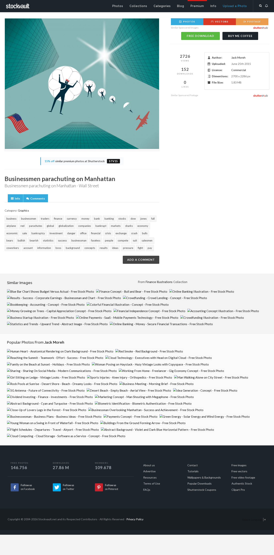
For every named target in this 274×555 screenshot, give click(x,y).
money (85, 218)
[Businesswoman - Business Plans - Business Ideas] (54, 416)
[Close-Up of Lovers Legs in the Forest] (46, 410)
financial (95, 233)
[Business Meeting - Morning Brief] (156, 384)
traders (45, 218)
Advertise (149, 471)
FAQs (146, 489)
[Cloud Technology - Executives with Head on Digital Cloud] (158, 357)
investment (56, 233)
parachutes (35, 225)
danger (71, 233)
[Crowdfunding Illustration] (212, 317)
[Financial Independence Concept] (149, 311)
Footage (254, 21)
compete (123, 240)
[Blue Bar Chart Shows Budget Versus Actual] (50, 291)
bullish (21, 240)
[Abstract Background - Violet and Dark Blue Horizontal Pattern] (157, 429)
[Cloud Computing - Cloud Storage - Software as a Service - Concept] (66, 436)
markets (116, 225)
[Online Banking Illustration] (201, 291)
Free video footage (243, 477)
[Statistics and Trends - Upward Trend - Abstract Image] (57, 324)
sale (24, 233)
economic (12, 233)
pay (150, 247)
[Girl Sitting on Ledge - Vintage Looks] (46, 377)
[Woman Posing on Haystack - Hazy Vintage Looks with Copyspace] (150, 364)
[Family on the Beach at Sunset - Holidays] (48, 364)
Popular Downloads (199, 483)
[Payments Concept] (130, 416)
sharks (129, 225)
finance (58, 218)
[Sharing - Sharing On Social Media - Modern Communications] (62, 371)
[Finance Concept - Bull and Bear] (131, 291)
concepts (89, 247)
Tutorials (193, 471)
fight (140, 247)
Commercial (238, 70)
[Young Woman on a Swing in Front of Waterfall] (52, 423)
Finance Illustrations (159, 282)
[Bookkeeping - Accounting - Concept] (46, 304)
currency (72, 218)
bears (9, 240)
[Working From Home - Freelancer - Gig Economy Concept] (171, 371)
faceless (95, 240)
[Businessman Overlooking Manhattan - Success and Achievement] (145, 410)
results (104, 247)
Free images (239, 465)
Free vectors (239, 471)
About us (149, 465)
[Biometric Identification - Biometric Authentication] (143, 403)
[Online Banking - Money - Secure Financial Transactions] (161, 324)
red (22, 225)
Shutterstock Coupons (201, 489)
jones (143, 218)
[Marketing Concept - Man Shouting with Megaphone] (144, 397)
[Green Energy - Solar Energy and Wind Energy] (204, 416)
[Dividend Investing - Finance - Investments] (50, 397)
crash (134, 233)
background (73, 247)
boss (58, 247)
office (83, 233)
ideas (115, 247)
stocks (122, 218)
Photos (189, 21)
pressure (128, 247)
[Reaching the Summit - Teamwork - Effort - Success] (55, 357)
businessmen (28, 218)
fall (153, 218)
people (109, 240)
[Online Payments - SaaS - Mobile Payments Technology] (127, 317)
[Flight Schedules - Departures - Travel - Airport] (53, 429)
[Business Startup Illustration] (40, 317)
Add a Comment (141, 259)
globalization (66, 225)
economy (142, 225)
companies (84, 225)
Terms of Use (151, 483)
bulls (144, 233)
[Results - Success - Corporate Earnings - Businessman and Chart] (64, 298)
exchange (121, 233)
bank (97, 218)
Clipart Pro (238, 489)
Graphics (23, 210)
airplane (11, 225)
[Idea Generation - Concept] (205, 390)
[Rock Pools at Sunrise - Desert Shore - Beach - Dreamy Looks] (62, 384)
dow (133, 218)
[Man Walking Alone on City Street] (211, 377)
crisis (108, 233)
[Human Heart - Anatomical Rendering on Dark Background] (60, 351)
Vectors (221, 21)
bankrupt (100, 225)
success (62, 240)
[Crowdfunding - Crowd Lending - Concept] (165, 298)
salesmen (147, 240)
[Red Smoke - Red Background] (149, 351)
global (50, 225)
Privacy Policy (134, 519)
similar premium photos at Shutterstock (81, 161)
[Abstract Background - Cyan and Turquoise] (50, 403)
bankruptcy (38, 233)
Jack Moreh (238, 57)
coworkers (12, 247)
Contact (192, 465)
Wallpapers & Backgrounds (204, 477)
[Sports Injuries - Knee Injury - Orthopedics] (129, 377)
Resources (150, 477)
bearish (34, 240)
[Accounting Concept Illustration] (223, 311)
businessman (78, 240)
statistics (48, 240)
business (11, 218)
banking (109, 218)
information (44, 247)
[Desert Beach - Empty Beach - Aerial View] (129, 390)
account (28, 247)
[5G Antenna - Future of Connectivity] (46, 390)
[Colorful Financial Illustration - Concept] (128, 304)
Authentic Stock (241, 483)
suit (135, 240)
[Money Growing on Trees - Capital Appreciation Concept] (59, 311)
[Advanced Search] (260, 5)
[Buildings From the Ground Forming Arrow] (143, 423)
